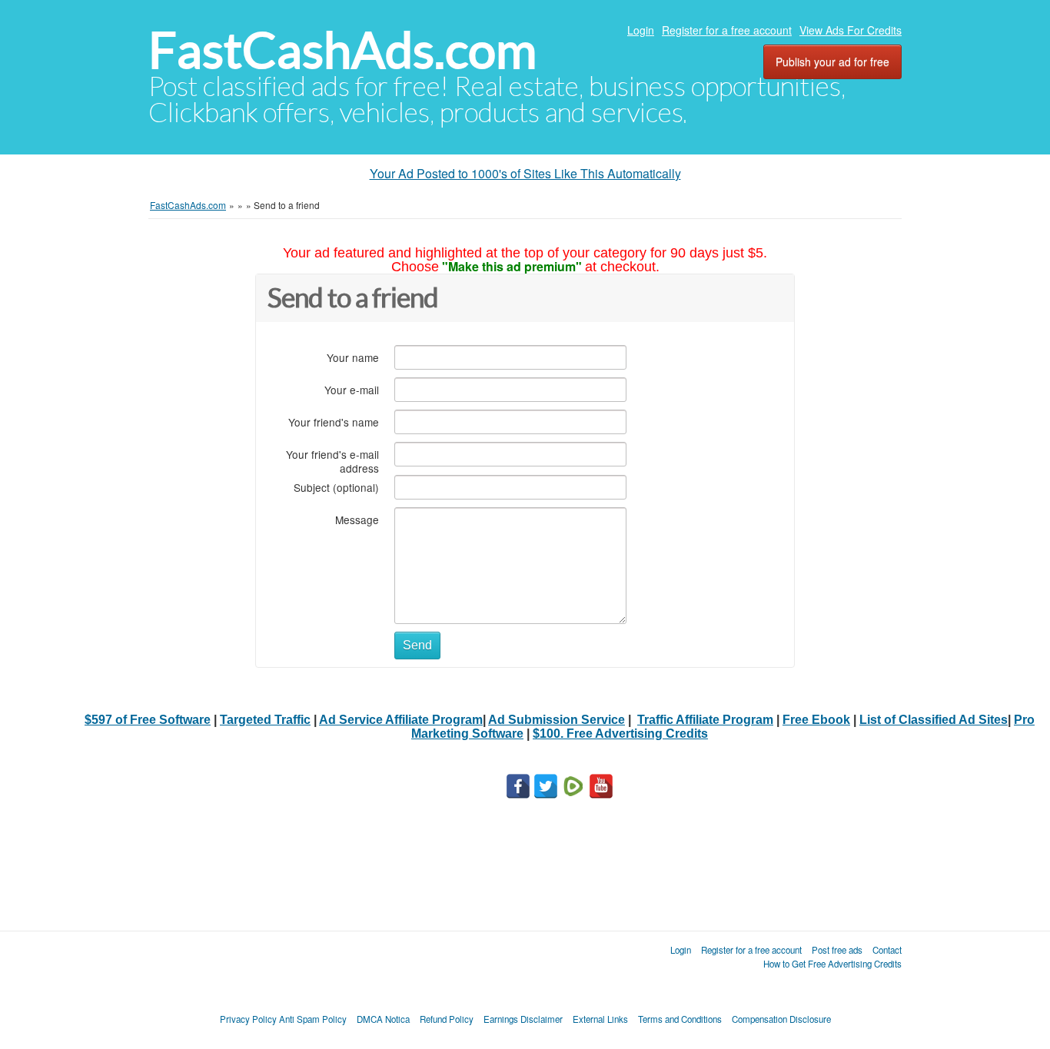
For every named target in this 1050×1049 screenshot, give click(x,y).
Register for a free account (727, 30)
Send (417, 645)
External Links (600, 1019)
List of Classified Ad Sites (933, 719)
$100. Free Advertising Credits (620, 733)
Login (640, 30)
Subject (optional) (336, 487)
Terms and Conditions (680, 1019)
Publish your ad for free (832, 61)
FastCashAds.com (342, 50)
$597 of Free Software (148, 719)
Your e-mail (351, 389)
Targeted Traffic (265, 719)
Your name (353, 357)
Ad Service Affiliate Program (401, 719)
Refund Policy (446, 1019)
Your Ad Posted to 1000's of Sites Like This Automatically (525, 173)
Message (357, 519)
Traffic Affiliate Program (705, 719)
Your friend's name (333, 421)
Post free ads (837, 950)
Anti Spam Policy (313, 1019)
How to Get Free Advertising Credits (832, 964)
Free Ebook (816, 719)
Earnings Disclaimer (523, 1019)
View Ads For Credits (850, 30)
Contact (887, 950)
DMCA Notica (383, 1019)
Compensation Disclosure (781, 1019)
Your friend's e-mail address (332, 460)
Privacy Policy (248, 1019)
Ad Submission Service (556, 719)
